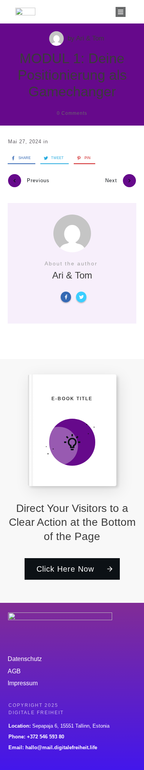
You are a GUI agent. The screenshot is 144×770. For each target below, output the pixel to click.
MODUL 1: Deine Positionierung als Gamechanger (72, 74)
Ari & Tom (90, 38)
